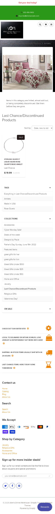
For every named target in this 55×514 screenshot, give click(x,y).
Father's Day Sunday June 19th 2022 (20, 244)
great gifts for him (11, 259)
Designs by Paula (11, 240)
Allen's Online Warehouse (19, 503)
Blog (4, 394)
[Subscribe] (49, 476)
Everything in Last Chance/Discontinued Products (25, 194)
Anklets (7, 199)
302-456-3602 (28, 12)
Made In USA (10, 204)
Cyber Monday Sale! (12, 230)
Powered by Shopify (27, 508)
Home (4, 43)
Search (5, 409)
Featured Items (10, 249)
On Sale (8, 309)
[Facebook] (12, 486)
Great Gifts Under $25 (13, 269)
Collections (10, 219)
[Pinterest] (19, 486)
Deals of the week (12, 235)
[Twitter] (5, 486)
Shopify (34, 503)
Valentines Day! (10, 299)
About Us (6, 397)
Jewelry (7, 284)
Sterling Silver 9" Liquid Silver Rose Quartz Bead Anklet (13, 161)
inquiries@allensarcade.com (28, 16)
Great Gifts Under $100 (14, 264)
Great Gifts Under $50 (13, 274)
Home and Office (11, 279)
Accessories (9, 225)
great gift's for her (11, 254)
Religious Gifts (10, 294)
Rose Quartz (9, 208)
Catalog (5, 391)
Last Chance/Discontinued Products (25, 43)
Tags (6, 188)
